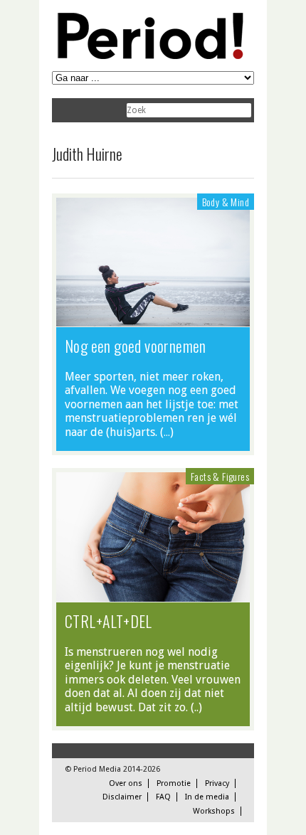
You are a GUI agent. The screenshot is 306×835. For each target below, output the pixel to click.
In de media (207, 797)
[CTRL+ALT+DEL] (153, 594)
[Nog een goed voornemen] (153, 319)
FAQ (163, 797)
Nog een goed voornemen (135, 345)
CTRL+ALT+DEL (108, 621)
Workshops (214, 811)
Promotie (174, 783)
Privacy (217, 783)
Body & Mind (225, 201)
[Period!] (148, 55)
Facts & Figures (220, 476)
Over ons (125, 783)
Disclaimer (122, 797)
